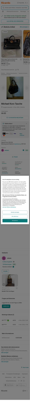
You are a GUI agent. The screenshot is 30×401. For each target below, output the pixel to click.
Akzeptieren (15, 220)
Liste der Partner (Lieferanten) (9, 207)
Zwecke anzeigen (15, 212)
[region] (15, 200)
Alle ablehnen (15, 216)
